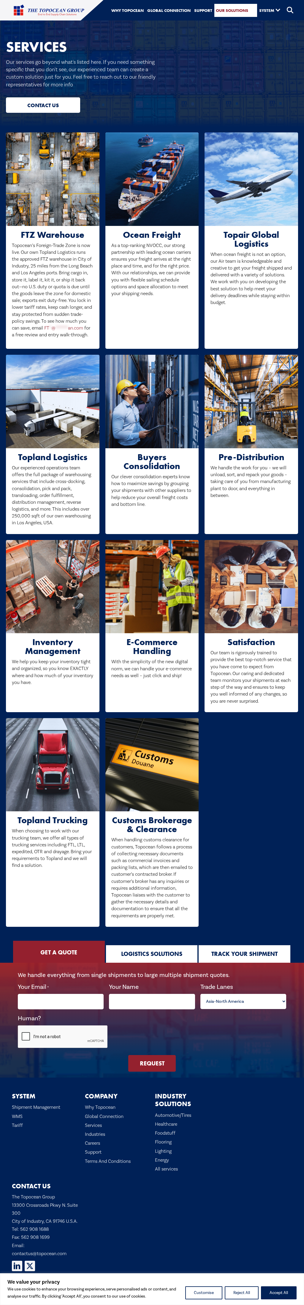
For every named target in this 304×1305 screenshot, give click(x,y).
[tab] (59, 952)
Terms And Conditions (108, 1161)
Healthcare (166, 1124)
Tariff (17, 1125)
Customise (204, 1293)
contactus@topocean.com (39, 1254)
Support (93, 1152)
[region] (152, 1289)
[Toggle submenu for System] (278, 9)
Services (93, 1125)
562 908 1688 (34, 1229)
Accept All (279, 1293)
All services (166, 1169)
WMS (17, 1116)
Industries (95, 1134)
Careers (92, 1143)
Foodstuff (165, 1133)
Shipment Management (36, 1107)
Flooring (163, 1142)
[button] (290, 10)
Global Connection (104, 1116)
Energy (162, 1160)
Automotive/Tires (173, 1115)
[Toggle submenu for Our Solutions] (251, 9)
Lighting (163, 1151)
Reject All (241, 1293)
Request (152, 1063)
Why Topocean (100, 1107)
